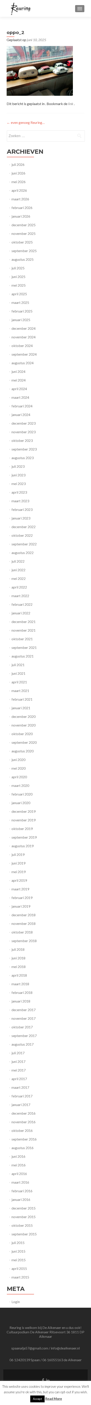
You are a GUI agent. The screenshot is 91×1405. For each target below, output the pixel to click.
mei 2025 (18, 285)
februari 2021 (21, 699)
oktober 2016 (22, 1130)
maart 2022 (20, 596)
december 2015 (23, 1208)
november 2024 (23, 337)
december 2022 (23, 527)
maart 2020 (20, 785)
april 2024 (19, 389)
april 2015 (19, 1268)
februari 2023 (21, 509)
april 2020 (19, 777)
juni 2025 (18, 276)
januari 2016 (20, 1199)
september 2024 (24, 354)
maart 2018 (20, 984)
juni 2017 (18, 1061)
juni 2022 (18, 570)
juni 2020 (18, 759)
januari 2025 (20, 320)
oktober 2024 (22, 345)
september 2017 (24, 1035)
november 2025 (23, 233)
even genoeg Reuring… (26, 122)
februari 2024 (21, 406)
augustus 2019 (22, 846)
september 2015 (24, 1234)
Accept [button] (37, 1399)
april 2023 (19, 492)
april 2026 (19, 190)
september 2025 (24, 251)
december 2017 (23, 1010)
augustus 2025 (22, 259)
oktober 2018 (22, 932)
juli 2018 (18, 949)
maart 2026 (20, 199)
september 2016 (24, 1139)
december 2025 (23, 225)
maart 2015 (20, 1277)
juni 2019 (18, 863)
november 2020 (23, 725)
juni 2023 (18, 475)
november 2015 (23, 1217)
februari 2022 (21, 604)
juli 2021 (18, 665)
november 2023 (23, 432)
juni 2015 (18, 1251)
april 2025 (19, 294)
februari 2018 (21, 992)
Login (15, 1302)
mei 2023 (18, 483)
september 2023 (24, 449)
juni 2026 (18, 173)
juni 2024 (18, 371)
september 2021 (24, 647)
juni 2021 (18, 673)
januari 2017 (20, 1104)
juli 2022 (18, 561)
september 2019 (24, 837)
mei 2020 (18, 768)
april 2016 (19, 1173)
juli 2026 (18, 164)
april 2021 (19, 682)
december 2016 (23, 1113)
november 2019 (23, 820)
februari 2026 (21, 207)
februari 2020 (21, 794)
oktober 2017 (22, 1027)
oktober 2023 (22, 440)
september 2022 (24, 544)
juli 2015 (18, 1242)
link (71, 104)
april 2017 (19, 1079)
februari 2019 (21, 897)
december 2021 (23, 621)
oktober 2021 (22, 639)
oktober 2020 (22, 734)
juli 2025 (18, 268)
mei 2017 (18, 1070)
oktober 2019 (22, 828)
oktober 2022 (22, 535)
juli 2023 (18, 466)
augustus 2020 (22, 751)
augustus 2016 (22, 1148)
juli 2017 (18, 1053)
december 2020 (23, 716)
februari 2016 (21, 1191)
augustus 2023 (22, 458)
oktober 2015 (22, 1225)
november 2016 (23, 1122)
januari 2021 (20, 708)
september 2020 (24, 742)
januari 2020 (20, 803)
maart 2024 (20, 397)
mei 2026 (18, 182)
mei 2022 (18, 578)
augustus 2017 (22, 1044)
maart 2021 (20, 690)
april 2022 (19, 587)
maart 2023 (20, 501)
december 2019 (23, 811)
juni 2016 (18, 1156)
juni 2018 (18, 958)
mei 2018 (18, 966)
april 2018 (19, 975)
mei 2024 (18, 380)
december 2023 (23, 423)
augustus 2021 (22, 656)
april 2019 (19, 880)
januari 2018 (20, 1001)
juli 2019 (18, 854)
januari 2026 (20, 216)
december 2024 (23, 328)
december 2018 (23, 915)
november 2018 (23, 923)
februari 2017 (21, 1096)
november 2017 (23, 1018)
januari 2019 (20, 906)
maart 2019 (20, 889)
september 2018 (24, 941)
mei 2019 (18, 872)
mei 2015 (18, 1260)
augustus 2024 (22, 363)
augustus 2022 (22, 552)
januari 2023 (20, 518)
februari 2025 (21, 311)
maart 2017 (20, 1087)
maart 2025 (20, 302)
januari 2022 (20, 613)
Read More (53, 1399)
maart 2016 (20, 1182)
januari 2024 (20, 414)
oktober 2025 (22, 242)
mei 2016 (18, 1165)
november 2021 (23, 630)
